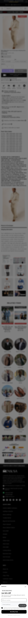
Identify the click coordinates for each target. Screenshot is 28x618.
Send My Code (14, 611)
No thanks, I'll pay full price (14, 615)
